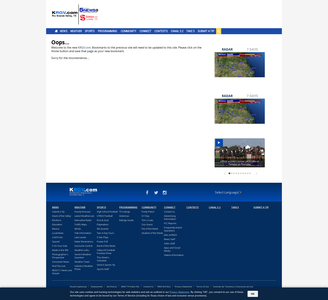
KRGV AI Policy (164, 286)
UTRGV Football (105, 215)
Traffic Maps (80, 224)
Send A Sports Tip (106, 264)
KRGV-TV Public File (130, 286)
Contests (161, 31)
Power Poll (102, 241)
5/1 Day (145, 215)
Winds (77, 228)
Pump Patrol (148, 211)
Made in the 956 (60, 250)
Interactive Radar (83, 220)
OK (253, 293)
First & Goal (102, 220)
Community (128, 31)
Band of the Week (106, 245)
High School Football (107, 211)
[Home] (75, 14)
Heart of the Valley (61, 215)
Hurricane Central (83, 245)
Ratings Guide (126, 220)
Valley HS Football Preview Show (106, 252)
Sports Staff (103, 269)
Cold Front (57, 237)
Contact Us (169, 211)
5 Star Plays (102, 237)
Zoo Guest (147, 224)
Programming (107, 31)
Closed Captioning (78, 286)
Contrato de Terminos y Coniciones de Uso (233, 286)
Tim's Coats (147, 220)
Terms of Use (202, 286)
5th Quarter (103, 228)
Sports (90, 31)
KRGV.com (84, 47)
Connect (145, 31)
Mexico (55, 228)
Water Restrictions (83, 241)
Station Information (174, 255)
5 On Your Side (59, 245)
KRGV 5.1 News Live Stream (62, 272)
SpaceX (56, 241)
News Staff (169, 239)
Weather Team (82, 261)
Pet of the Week (150, 228)
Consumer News (60, 261)
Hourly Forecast (82, 211)
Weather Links (81, 250)
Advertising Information (170, 217)
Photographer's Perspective (60, 256)
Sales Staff (169, 243)
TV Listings (124, 211)
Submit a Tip (206, 31)
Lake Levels (80, 237)
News (63, 31)
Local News (58, 233)
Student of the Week (152, 233)
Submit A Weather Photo (83, 267)
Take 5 (190, 31)
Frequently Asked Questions (173, 229)
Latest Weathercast (84, 215)
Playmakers (103, 224)
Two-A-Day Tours (105, 233)
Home (56, 31)
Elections (56, 220)
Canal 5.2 (177, 31)
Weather (76, 31)
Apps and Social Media (172, 249)
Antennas (124, 215)
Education (57, 224)
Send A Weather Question (82, 256)
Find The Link (58, 266)
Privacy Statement (183, 286)
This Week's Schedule (103, 259)
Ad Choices (112, 286)
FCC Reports (170, 223)
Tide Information (82, 233)
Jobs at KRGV (170, 234)
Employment (97, 286)
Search (218, 31)
